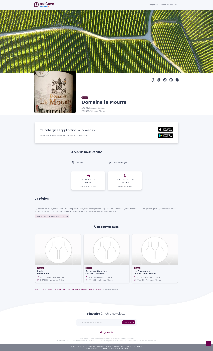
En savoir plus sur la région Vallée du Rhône (52, 216)
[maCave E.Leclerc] (44, 5)
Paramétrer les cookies (147, 340)
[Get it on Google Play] (165, 135)
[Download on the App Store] (165, 129)
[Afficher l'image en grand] (55, 92)
